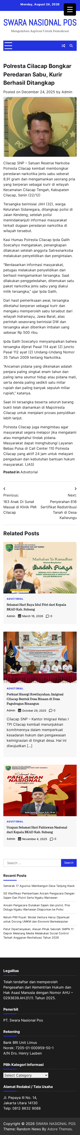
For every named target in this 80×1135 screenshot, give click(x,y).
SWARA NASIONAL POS (40, 22)
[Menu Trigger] (70, 9)
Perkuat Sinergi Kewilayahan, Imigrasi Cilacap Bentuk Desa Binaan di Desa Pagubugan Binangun (35, 699)
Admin (67, 92)
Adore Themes (59, 1129)
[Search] (71, 45)
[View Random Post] (63, 45)
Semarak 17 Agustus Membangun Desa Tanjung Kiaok (39, 886)
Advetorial (29, 472)
